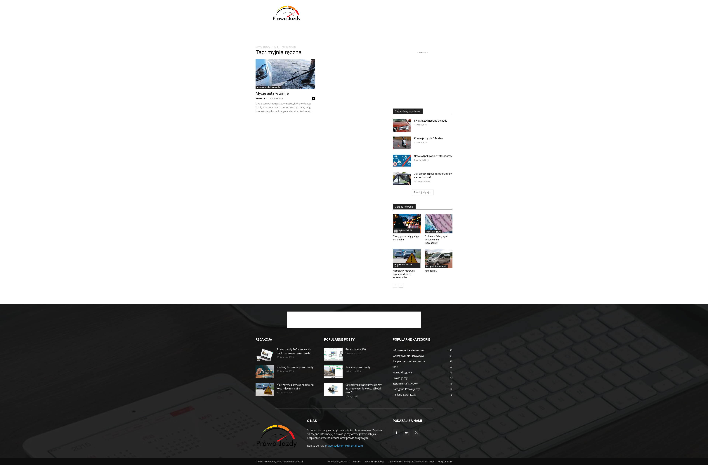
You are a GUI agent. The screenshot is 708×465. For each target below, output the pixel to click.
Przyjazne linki (445, 461)
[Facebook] (396, 432)
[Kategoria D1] (439, 258)
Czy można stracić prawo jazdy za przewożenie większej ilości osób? (364, 388)
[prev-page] (395, 285)
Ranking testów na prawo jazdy (295, 367)
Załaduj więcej (421, 192)
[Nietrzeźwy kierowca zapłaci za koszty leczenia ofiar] (407, 258)
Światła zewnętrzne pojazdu (430, 120)
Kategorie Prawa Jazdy (436, 266)
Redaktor (261, 98)
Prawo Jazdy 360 (356, 349)
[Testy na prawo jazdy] (333, 371)
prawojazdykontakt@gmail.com (344, 445)
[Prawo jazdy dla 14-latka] (402, 143)
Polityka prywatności (338, 461)
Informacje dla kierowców (268, 87)
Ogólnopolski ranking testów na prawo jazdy (411, 461)
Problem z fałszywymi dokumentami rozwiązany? (436, 239)
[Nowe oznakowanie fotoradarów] (402, 160)
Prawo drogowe (433, 231)
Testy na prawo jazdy (358, 367)
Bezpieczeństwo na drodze (403, 231)
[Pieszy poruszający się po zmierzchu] (407, 223)
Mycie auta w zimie (272, 93)
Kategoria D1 (431, 270)
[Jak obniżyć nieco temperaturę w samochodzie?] (402, 178)
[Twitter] (416, 432)
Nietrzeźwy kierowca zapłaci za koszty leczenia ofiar (404, 274)
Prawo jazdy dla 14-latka (428, 138)
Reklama (357, 461)
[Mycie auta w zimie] (285, 74)
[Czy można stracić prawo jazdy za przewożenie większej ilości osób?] (333, 389)
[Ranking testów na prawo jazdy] (265, 371)
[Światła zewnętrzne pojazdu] (402, 125)
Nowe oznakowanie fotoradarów (433, 156)
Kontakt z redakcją (374, 461)
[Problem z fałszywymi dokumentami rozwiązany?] (439, 223)
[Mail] (406, 432)
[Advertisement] (385, 13)
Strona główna (263, 46)
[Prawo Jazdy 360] (333, 354)
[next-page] (401, 285)
